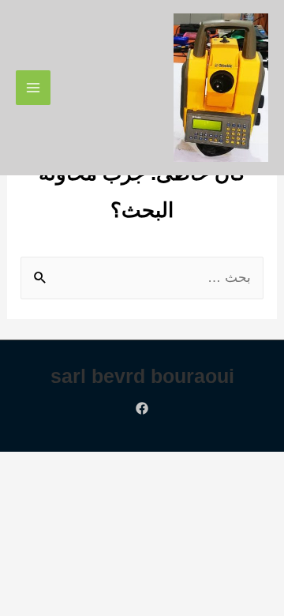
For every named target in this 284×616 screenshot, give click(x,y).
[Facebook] (142, 408)
